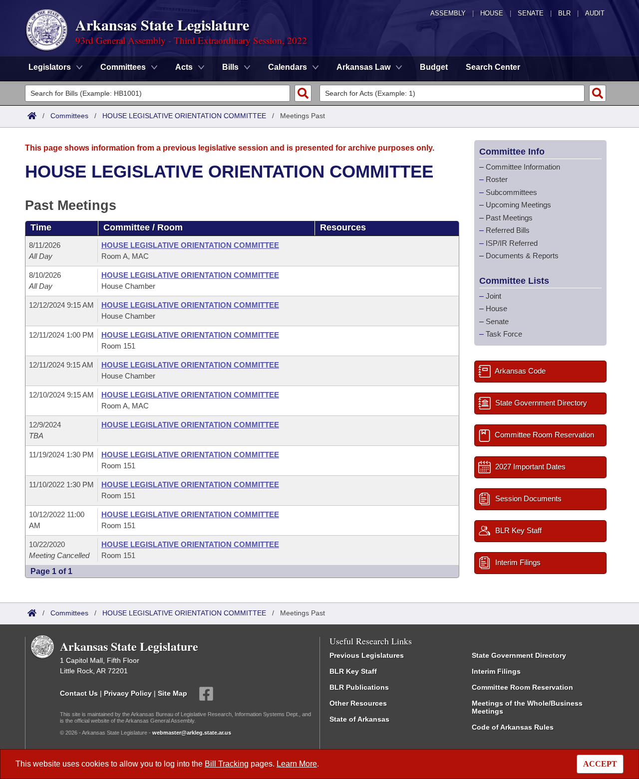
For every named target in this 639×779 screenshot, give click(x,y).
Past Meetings (509, 217)
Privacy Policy (128, 693)
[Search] (303, 93)
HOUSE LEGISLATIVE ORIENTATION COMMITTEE (184, 116)
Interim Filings (496, 671)
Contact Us (79, 693)
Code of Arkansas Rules (513, 727)
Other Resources (358, 703)
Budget (434, 67)
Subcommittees (511, 192)
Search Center (493, 67)
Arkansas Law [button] (363, 67)
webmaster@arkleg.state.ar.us (191, 733)
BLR (564, 13)
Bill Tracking (227, 764)
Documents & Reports (522, 255)
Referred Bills (508, 230)
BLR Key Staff (353, 671)
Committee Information (523, 167)
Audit (595, 13)
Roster (497, 179)
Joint (493, 296)
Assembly (448, 13)
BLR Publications (359, 687)
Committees (69, 116)
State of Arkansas (359, 719)
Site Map (172, 693)
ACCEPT (600, 764)
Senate (531, 13)
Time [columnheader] (40, 227)
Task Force (504, 334)
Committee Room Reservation (522, 687)
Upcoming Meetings (518, 204)
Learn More (297, 764)
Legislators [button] (49, 67)
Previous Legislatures (366, 655)
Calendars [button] (287, 67)
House (491, 13)
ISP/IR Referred (512, 243)
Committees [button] (123, 67)
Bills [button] (230, 67)
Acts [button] (184, 67)
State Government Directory (519, 655)
